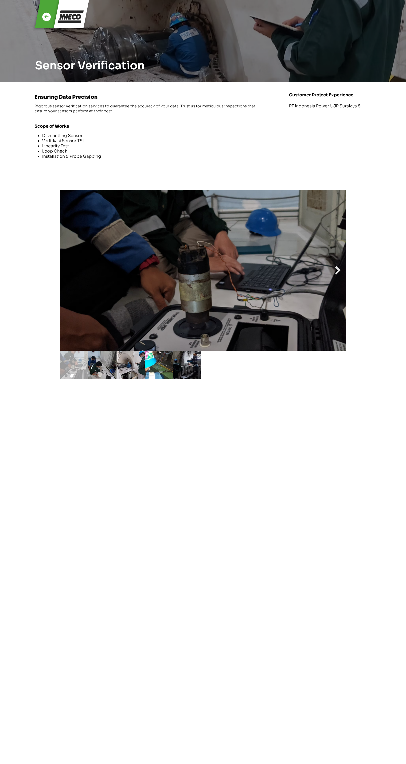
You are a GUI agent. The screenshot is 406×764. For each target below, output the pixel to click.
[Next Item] (338, 270)
